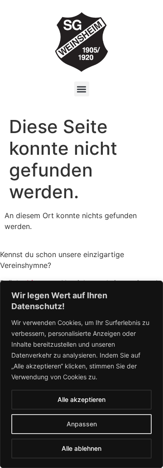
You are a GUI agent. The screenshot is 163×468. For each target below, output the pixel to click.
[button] (81, 88)
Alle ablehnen (81, 448)
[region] (81, 374)
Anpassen (82, 424)
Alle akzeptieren (81, 399)
